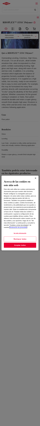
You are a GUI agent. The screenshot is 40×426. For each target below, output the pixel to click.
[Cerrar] (35, 178)
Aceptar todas (20, 245)
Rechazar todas (20, 239)
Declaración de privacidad (18, 227)
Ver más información (20, 233)
